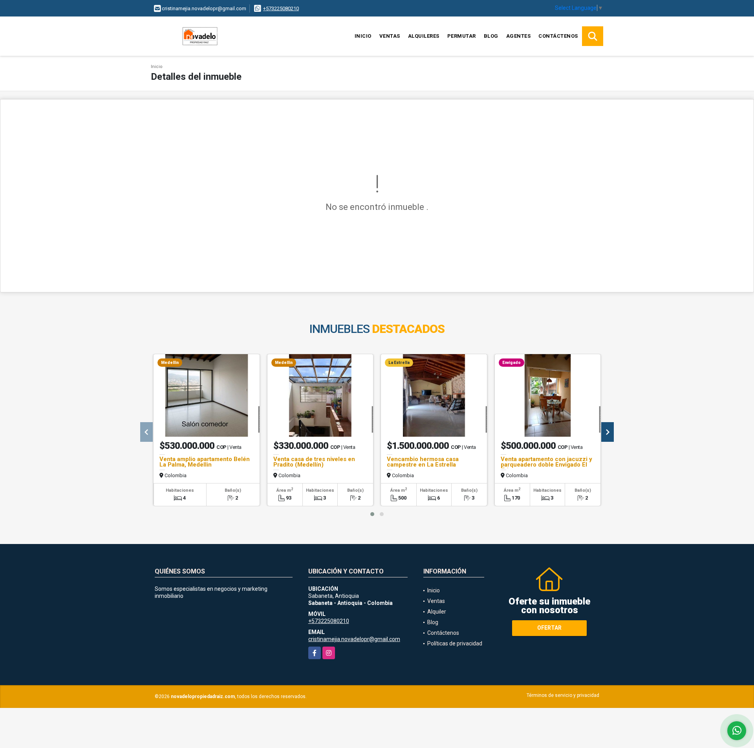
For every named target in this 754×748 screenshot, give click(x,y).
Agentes (518, 36)
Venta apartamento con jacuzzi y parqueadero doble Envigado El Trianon (546, 465)
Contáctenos (558, 36)
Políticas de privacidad (454, 643)
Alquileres (423, 36)
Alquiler (436, 611)
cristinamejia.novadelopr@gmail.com (354, 639)
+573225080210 (281, 8)
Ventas (389, 36)
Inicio (363, 36)
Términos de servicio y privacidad (563, 695)
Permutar (461, 36)
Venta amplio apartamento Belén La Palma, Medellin (204, 462)
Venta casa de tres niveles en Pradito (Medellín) (314, 462)
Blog (491, 36)
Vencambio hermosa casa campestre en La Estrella (423, 462)
